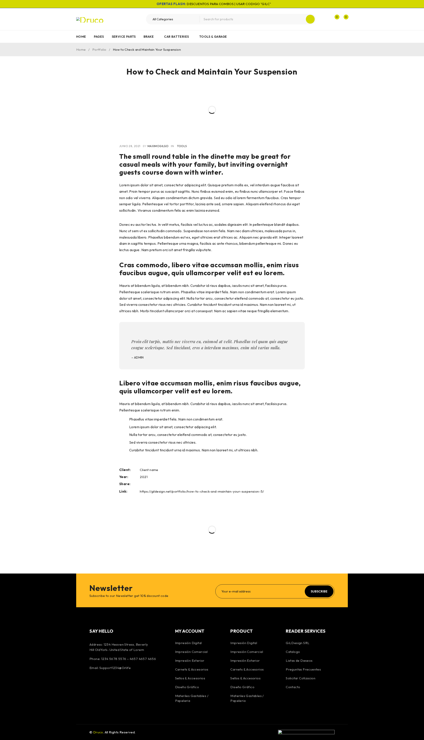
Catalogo (293, 652)
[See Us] (117, 682)
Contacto (293, 687)
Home (81, 49)
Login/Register (325, 19)
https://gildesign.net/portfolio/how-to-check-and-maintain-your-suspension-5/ (202, 491)
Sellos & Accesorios (190, 678)
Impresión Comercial (191, 652)
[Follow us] (105, 682)
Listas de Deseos (299, 660)
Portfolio (99, 49)
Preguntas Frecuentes (303, 669)
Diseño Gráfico (187, 687)
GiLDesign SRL (297, 643)
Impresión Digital (188, 643)
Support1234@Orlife (115, 668)
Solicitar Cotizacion (300, 678)
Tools (182, 146)
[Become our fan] (93, 682)
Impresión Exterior (189, 660)
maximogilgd (158, 146)
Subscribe (319, 591)
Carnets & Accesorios (191, 669)
